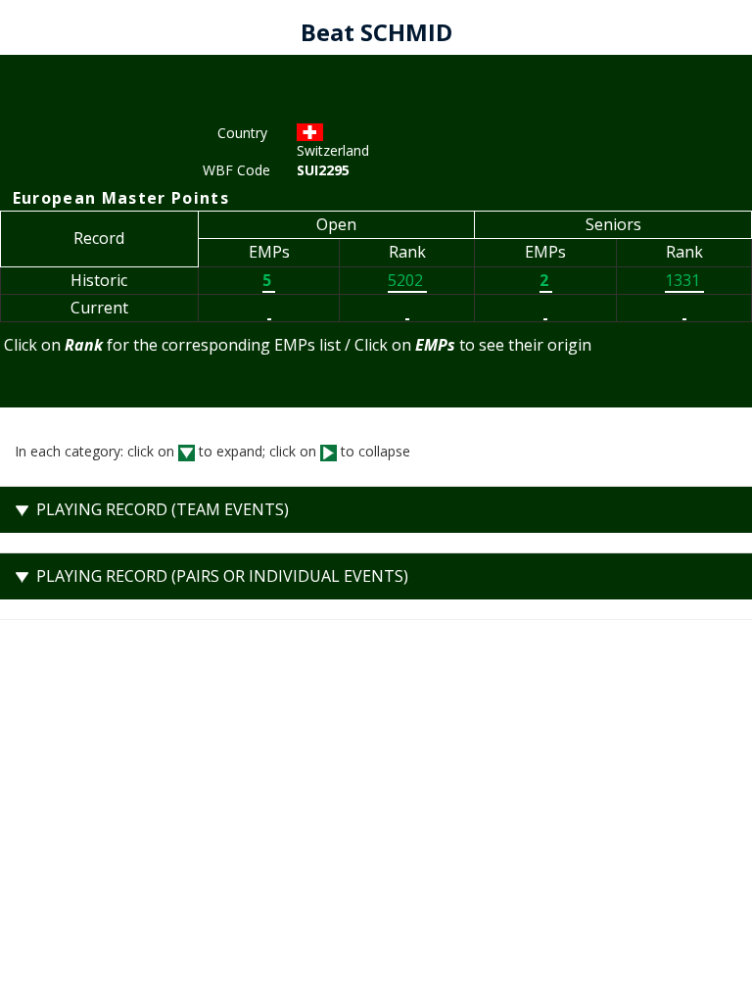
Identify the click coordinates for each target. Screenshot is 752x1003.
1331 (684, 280)
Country (242, 132)
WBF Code (235, 170)
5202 (407, 280)
